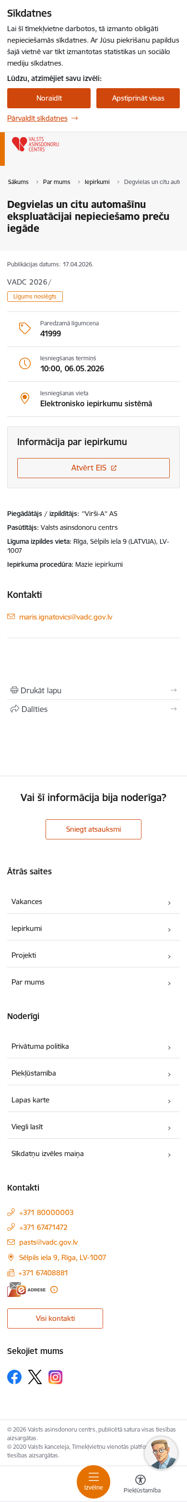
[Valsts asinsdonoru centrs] (59, 151)
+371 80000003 (46, 1212)
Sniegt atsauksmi (93, 829)
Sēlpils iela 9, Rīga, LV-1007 (62, 1257)
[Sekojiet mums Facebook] (14, 1377)
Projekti (24, 955)
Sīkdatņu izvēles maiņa (48, 1153)
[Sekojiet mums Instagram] (55, 1377)
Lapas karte (30, 1099)
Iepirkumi (27, 928)
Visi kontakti (55, 1318)
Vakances (27, 901)
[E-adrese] (26, 1289)
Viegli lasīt (27, 1126)
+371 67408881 (43, 1272)
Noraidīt (49, 98)
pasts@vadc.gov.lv (48, 1242)
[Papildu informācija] (54, 1289)
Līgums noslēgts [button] (35, 296)
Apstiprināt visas (138, 98)
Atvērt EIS (88, 467)
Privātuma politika (40, 1046)
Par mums (28, 981)
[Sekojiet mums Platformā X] (35, 1377)
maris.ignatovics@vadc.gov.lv (65, 616)
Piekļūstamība (34, 1073)
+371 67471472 (43, 1227)
